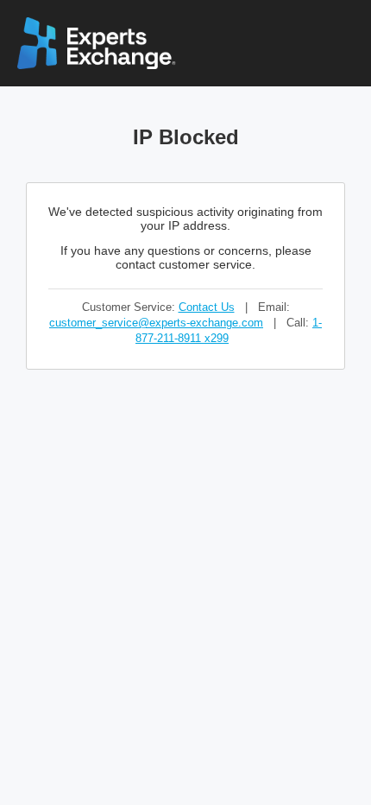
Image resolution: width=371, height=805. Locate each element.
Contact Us (207, 307)
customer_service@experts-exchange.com (156, 322)
